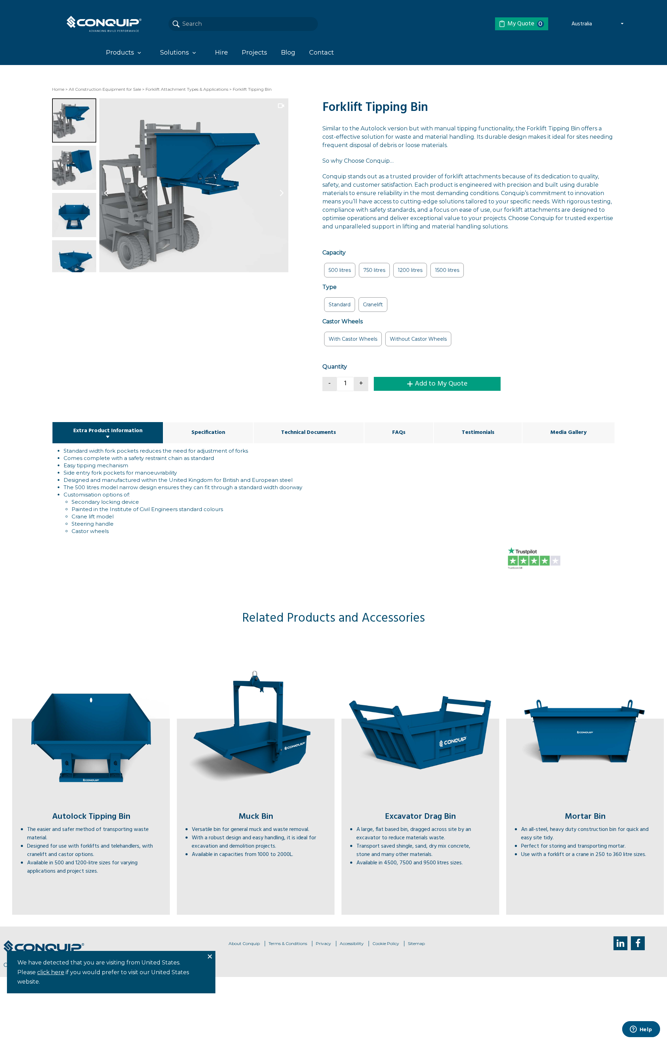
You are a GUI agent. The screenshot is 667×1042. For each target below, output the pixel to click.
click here (50, 972)
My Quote (525, 24)
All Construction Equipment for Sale (105, 89)
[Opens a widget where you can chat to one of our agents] (641, 1030)
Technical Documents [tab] (308, 432)
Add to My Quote (441, 383)
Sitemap (416, 943)
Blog (288, 52)
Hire (221, 52)
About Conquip (244, 943)
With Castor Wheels (353, 339)
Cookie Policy (385, 943)
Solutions (174, 52)
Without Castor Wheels (418, 339)
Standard (340, 304)
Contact (321, 52)
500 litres (340, 270)
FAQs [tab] (398, 432)
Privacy (323, 943)
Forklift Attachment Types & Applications (187, 89)
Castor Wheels (342, 321)
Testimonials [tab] (478, 432)
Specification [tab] (208, 432)
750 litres (374, 270)
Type (329, 287)
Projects (254, 52)
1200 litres (410, 270)
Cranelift (373, 304)
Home (58, 89)
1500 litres (447, 270)
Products (120, 52)
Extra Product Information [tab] (107, 430)
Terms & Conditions (288, 943)
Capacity (334, 252)
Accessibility (352, 943)
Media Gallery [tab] (568, 432)
